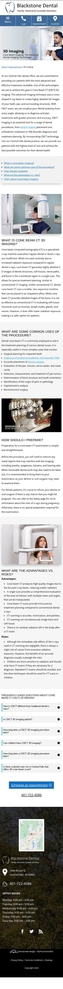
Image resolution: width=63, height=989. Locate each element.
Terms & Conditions (34, 960)
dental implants (36, 361)
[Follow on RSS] (41, 931)
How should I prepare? (16, 171)
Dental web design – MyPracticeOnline (36, 951)
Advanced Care (15, 67)
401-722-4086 (31, 795)
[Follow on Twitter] (31, 931)
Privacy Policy (17, 960)
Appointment (39, 23)
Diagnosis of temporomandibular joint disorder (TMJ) (31, 357)
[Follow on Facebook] (22, 931)
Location (55, 23)
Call (24, 24)
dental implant (28, 127)
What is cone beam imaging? (19, 163)
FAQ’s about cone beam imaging (21, 178)
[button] (8, 22)
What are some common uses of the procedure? (29, 167)
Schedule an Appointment (29, 785)
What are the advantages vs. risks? (22, 175)
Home (4, 67)
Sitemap (48, 960)
